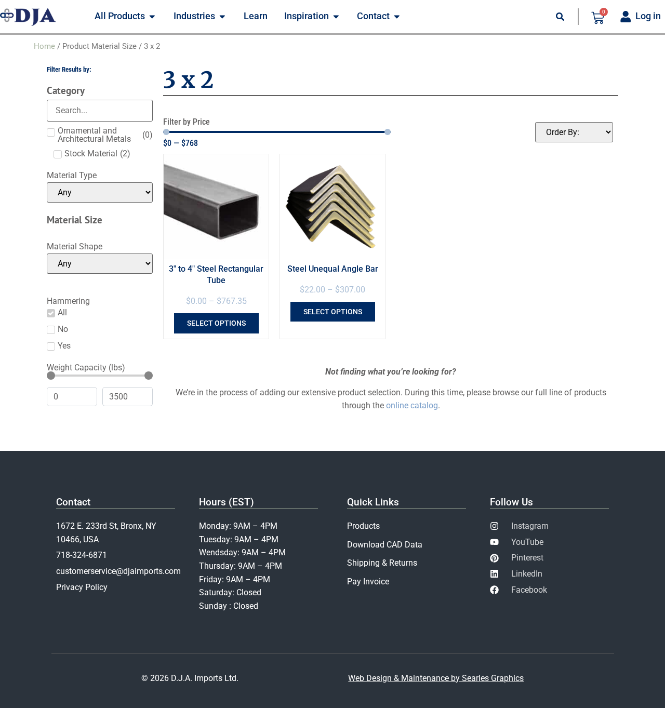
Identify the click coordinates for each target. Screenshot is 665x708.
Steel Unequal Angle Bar (332, 269)
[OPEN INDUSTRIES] (222, 16)
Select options (216, 323)
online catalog (412, 405)
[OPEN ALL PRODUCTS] (152, 16)
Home (44, 46)
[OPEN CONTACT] (397, 16)
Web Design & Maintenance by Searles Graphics (436, 678)
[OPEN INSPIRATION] (336, 16)
